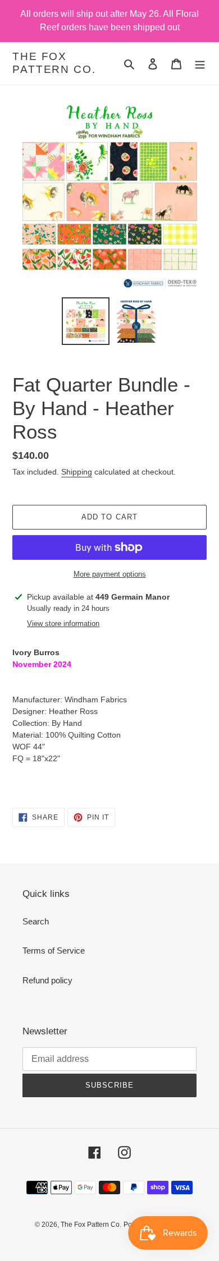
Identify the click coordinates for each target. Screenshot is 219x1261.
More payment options (110, 574)
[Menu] (200, 64)
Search (35, 921)
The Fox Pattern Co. (54, 62)
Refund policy (47, 980)
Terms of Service (53, 950)
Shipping (76, 471)
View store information (63, 623)
